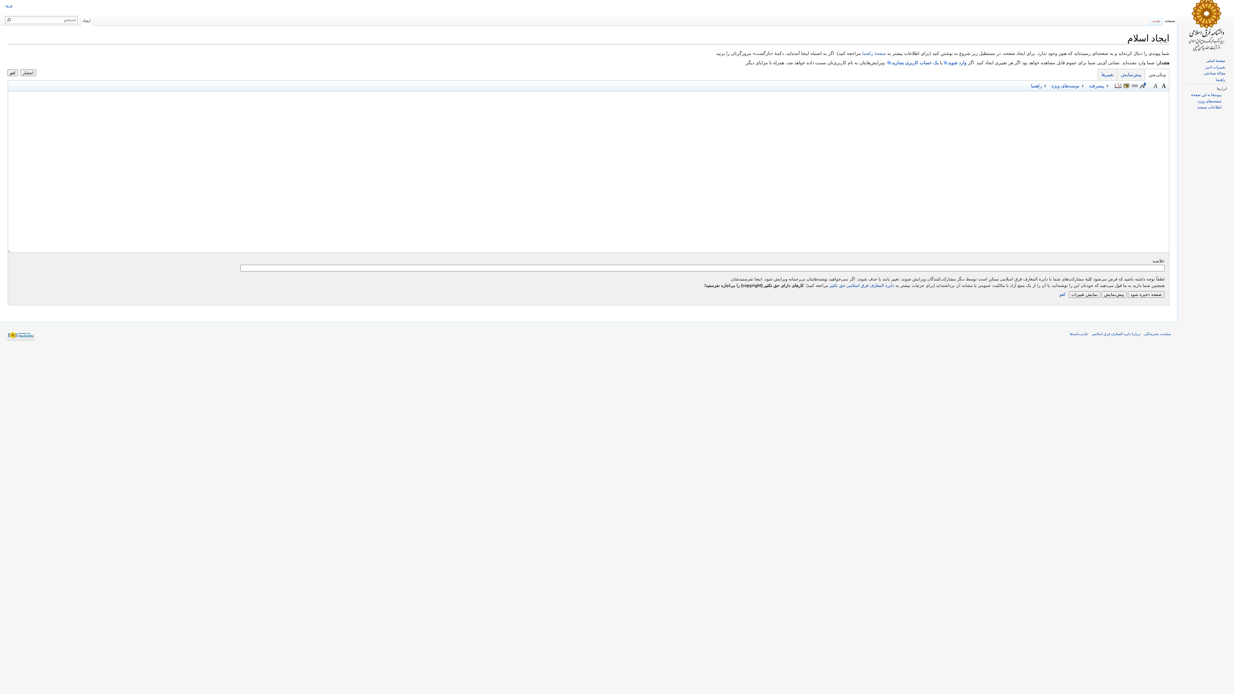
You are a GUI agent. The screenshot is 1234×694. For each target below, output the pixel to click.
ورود (9, 5)
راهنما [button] (1036, 85)
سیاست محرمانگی (1157, 334)
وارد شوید (957, 62)
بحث (1156, 20)
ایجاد (86, 20)
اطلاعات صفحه (1209, 107)
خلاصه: (1158, 260)
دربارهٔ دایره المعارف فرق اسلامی (1116, 334)
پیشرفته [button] (1096, 85)
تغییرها (1108, 74)
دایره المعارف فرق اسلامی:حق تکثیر (861, 285)
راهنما (1220, 79)
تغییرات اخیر (1215, 67)
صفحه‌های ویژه (1209, 101)
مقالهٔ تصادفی (1214, 73)
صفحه (1170, 20)
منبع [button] (1118, 86)
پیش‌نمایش (1131, 74)
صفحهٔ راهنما (874, 53)
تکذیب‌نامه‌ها (1079, 334)
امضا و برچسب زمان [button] (1143, 86)
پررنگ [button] (1164, 86)
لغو (12, 72)
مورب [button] (1155, 86)
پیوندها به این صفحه (1206, 95)
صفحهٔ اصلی (1215, 60)
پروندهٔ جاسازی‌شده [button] (1126, 86)
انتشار (28, 72)
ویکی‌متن (1157, 74)
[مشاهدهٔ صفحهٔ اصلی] (1205, 25)
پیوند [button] (1135, 86)
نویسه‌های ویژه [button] (1065, 85)
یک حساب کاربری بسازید (915, 62)
